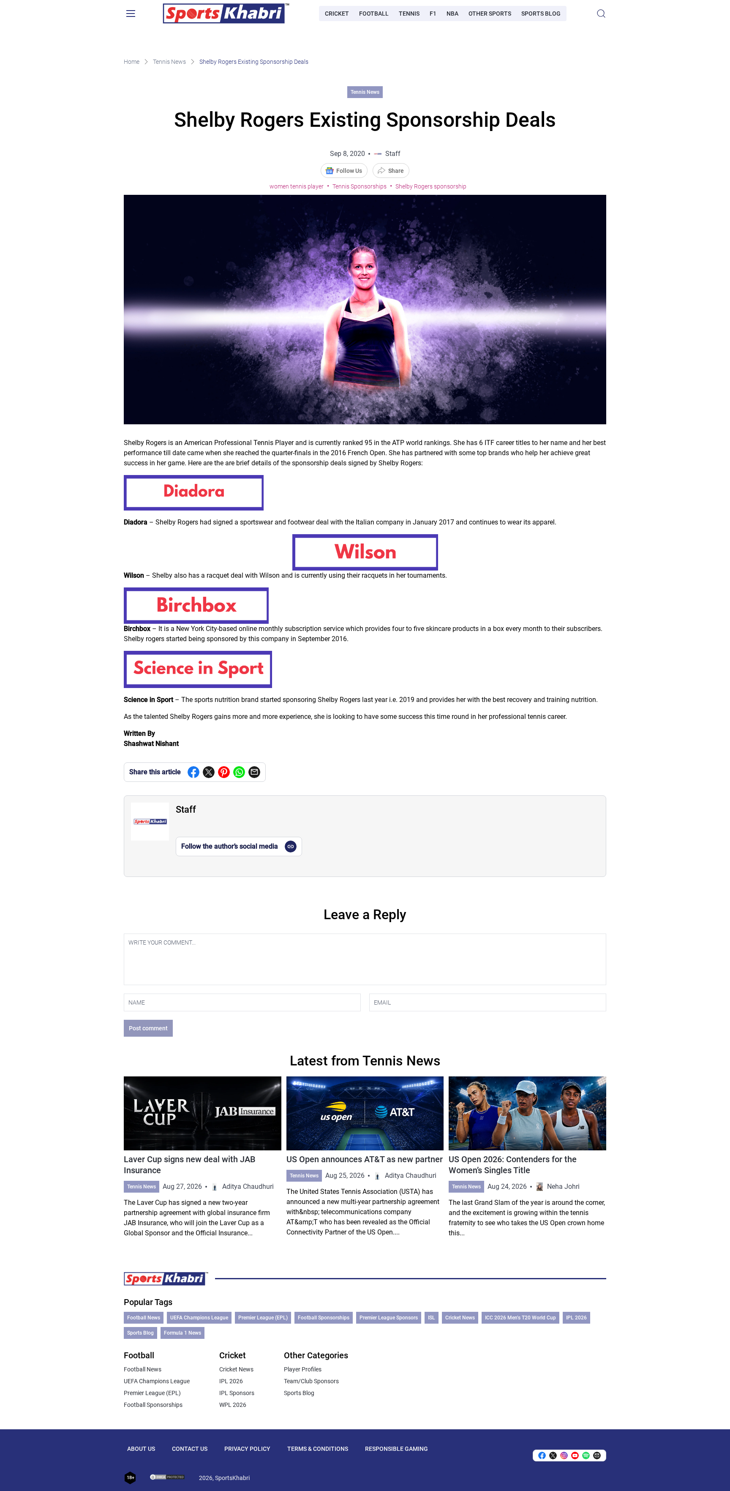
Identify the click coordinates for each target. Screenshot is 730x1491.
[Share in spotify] (586, 1455)
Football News (143, 1318)
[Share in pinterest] (224, 772)
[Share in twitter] (209, 772)
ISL (431, 1318)
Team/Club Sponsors (311, 1381)
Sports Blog (541, 13)
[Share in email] (597, 1455)
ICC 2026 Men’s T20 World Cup (520, 1318)
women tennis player (297, 186)
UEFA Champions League (199, 1318)
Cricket (337, 13)
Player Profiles (302, 1369)
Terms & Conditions (317, 1448)
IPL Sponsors (236, 1393)
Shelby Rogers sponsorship (430, 186)
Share (396, 170)
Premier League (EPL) (263, 1318)
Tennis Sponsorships (359, 186)
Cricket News (460, 1318)
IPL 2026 (576, 1318)
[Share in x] (553, 1455)
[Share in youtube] (575, 1455)
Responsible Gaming (396, 1448)
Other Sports (490, 13)
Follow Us (349, 170)
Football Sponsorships (323, 1318)
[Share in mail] (254, 772)
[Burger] (130, 13)
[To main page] (226, 13)
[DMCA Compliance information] (168, 1478)
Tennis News (169, 61)
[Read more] (202, 1157)
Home (131, 61)
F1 (433, 13)
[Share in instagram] (564, 1455)
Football (374, 13)
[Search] (601, 13)
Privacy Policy (247, 1448)
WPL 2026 (232, 1404)
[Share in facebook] (193, 772)
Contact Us (189, 1448)
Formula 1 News (182, 1333)
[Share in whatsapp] (239, 772)
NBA (452, 13)
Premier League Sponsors (389, 1318)
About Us (141, 1448)
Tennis (409, 13)
